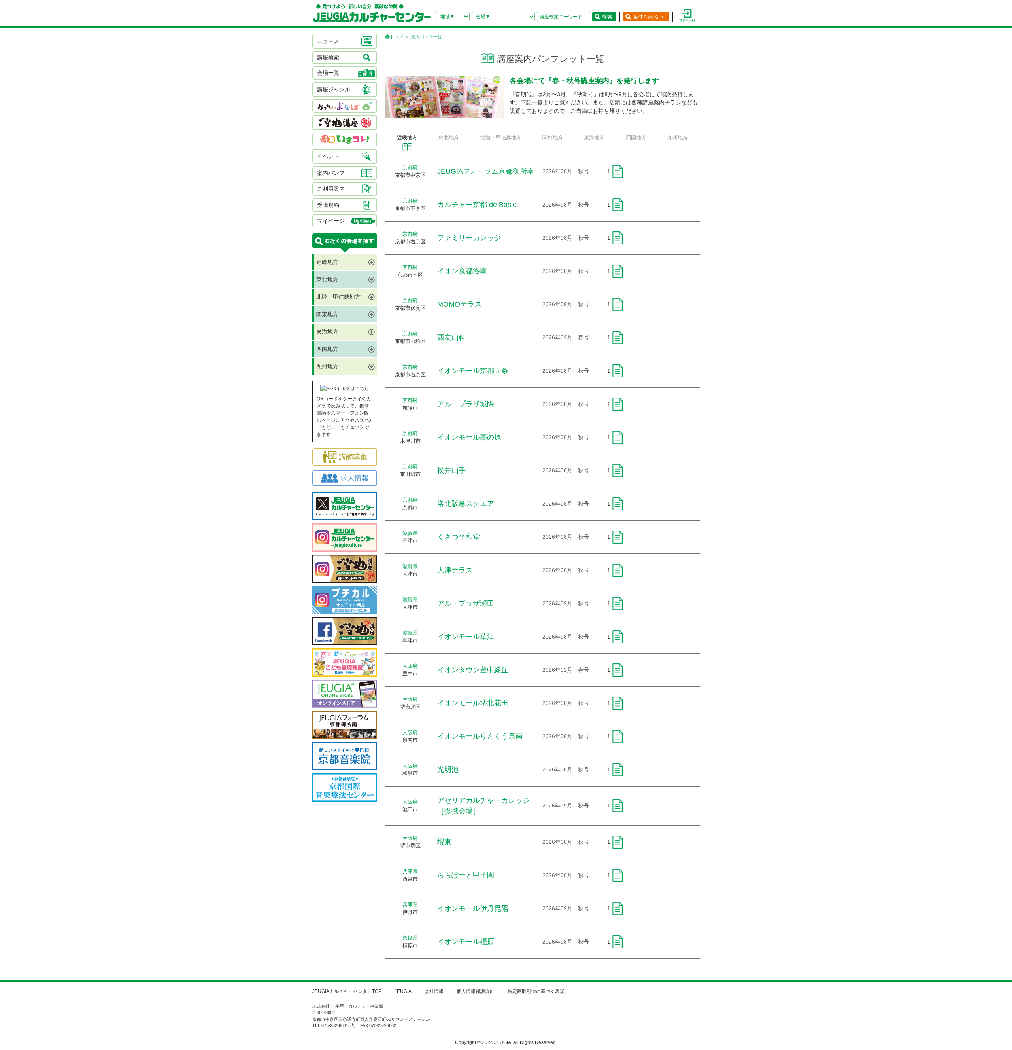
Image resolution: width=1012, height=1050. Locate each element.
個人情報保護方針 (476, 991)
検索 (607, 17)
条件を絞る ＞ (649, 17)
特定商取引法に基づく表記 (536, 991)
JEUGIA (403, 991)
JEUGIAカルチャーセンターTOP (346, 991)
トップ (396, 36)
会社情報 (434, 991)
